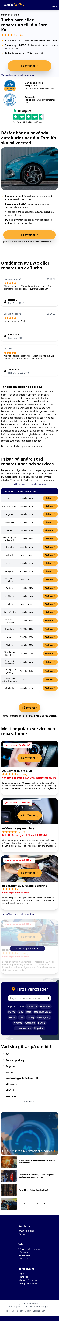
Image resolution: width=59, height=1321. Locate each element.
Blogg (21, 1273)
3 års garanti (24, 1252)
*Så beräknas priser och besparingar (18, 75)
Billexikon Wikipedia (27, 1280)
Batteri (9, 1072)
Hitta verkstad (24, 1255)
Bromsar (10, 1096)
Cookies (36, 1311)
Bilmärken (23, 1258)
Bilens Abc (23, 1276)
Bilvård (9, 1090)
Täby (20, 1011)
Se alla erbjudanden (26, 948)
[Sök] (48, 998)
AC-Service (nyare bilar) (18, 828)
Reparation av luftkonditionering (24, 886)
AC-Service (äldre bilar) (17, 771)
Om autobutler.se (26, 1230)
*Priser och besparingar (29, 1249)
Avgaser (10, 1066)
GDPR (44, 1311)
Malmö (12, 1011)
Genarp (31, 1017)
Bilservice (11, 1084)
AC (7, 1054)
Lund (21, 1017)
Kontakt (21, 1234)
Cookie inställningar (13, 1311)
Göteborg (45, 1006)
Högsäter (39, 1028)
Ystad (28, 1011)
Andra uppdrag (14, 1060)
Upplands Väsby (42, 1011)
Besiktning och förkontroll (21, 1078)
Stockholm (32, 1006)
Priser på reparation (27, 1283)
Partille (41, 1022)
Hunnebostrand (23, 1028)
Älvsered (18, 1022)
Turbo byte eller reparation (28, 446)
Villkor (28, 1311)
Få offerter (49, 498)
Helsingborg (43, 1017)
